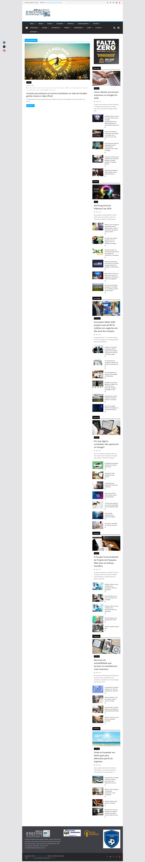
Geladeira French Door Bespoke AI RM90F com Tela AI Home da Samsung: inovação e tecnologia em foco (111, 386)
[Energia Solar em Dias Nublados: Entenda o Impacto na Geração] (97, 398)
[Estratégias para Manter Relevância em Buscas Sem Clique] (97, 465)
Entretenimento (83, 23)
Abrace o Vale (41, 88)
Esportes (96, 23)
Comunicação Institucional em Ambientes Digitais (110, 515)
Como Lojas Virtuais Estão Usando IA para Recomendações (111, 495)
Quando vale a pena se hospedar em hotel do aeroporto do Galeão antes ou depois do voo (111, 812)
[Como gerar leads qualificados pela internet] (97, 475)
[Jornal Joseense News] (27, 28)
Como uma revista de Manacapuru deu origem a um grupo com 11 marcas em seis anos (112, 134)
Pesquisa (96, 553)
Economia (59, 23)
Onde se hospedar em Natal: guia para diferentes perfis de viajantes (104, 757)
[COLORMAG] (38, 830)
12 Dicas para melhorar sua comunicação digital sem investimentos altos (111, 505)
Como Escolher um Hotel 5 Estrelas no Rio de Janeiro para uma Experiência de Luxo (111, 780)
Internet (97, 437)
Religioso (62, 88)
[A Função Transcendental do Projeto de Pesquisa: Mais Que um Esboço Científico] (106, 543)
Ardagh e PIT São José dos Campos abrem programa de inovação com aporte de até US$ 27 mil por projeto (111, 350)
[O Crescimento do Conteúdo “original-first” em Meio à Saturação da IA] (97, 364)
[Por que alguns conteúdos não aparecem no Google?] (106, 427)
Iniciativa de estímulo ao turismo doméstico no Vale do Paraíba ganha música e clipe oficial (56, 94)
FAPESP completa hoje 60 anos (112, 627)
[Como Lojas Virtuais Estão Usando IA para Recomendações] (97, 495)
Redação (30, 85)
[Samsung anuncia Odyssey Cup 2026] (106, 192)
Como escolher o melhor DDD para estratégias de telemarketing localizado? (112, 709)
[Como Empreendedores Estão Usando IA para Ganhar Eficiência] (97, 173)
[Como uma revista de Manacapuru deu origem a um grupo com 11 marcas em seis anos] (97, 135)
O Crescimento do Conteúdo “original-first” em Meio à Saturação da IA (111, 363)
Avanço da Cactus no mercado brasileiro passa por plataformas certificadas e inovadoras (112, 252)
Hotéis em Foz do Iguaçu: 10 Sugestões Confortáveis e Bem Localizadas (112, 792)
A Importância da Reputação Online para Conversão (111, 485)
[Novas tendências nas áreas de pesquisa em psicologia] (97, 598)
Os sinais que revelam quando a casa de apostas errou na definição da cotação (111, 240)
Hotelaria (33, 32)
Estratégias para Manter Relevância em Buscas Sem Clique (111, 465)
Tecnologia (34, 27)
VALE (38, 90)
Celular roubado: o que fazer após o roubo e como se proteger (111, 699)
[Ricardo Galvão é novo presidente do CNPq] (97, 619)
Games (96, 201)
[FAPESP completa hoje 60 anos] (97, 628)
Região (41, 23)
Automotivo (55, 27)
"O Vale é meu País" (32, 88)
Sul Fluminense (84, 88)
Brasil (32, 23)
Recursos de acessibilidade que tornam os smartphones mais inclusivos (105, 664)
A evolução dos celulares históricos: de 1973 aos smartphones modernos (111, 689)
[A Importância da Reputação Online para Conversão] (97, 485)
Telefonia (97, 656)
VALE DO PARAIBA (44, 90)
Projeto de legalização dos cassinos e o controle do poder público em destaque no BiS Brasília (112, 264)
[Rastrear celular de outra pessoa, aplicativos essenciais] (97, 719)
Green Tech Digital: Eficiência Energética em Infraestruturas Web (111, 407)
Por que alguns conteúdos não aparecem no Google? (106, 444)
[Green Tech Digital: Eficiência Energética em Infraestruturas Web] (97, 408)
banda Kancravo (49, 88)
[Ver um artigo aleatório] (118, 28)
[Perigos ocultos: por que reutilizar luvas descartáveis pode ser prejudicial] (97, 587)
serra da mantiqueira (75, 88)
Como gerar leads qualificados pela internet (110, 475)
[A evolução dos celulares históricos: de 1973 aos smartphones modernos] (97, 689)
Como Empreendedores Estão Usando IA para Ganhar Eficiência (111, 172)
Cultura (98, 27)
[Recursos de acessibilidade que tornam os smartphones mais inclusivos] (106, 646)
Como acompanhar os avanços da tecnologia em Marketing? (111, 374)
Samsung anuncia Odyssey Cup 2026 (102, 207)
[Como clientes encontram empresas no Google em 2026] (106, 78)
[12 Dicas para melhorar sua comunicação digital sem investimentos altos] (97, 505)
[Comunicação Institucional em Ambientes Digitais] (97, 515)
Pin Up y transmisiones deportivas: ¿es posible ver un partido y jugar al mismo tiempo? (111, 287)
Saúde (89, 27)
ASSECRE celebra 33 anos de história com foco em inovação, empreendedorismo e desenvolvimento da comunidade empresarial (112, 120)
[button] (35, 24)
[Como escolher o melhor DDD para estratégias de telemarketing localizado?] (97, 709)
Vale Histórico (52, 90)
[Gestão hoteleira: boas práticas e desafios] (97, 803)
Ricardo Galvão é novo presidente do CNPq (111, 619)
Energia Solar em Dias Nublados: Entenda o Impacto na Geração (111, 397)
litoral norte (56, 88)
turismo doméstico (31, 90)
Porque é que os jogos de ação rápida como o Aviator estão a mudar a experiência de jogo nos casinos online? (112, 228)
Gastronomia (78, 27)
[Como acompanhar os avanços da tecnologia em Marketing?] (97, 375)
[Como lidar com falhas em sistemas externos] (97, 525)
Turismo (66, 27)
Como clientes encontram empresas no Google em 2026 (106, 95)
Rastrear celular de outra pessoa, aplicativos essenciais (112, 719)
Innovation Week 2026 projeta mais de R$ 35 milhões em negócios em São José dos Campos (106, 326)
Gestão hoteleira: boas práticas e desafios (111, 802)
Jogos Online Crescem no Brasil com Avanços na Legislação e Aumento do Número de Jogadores (112, 276)
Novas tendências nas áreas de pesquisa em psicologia (111, 597)
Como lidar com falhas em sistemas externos (111, 524)
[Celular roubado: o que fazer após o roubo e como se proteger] (97, 699)
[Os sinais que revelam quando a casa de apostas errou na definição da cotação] (97, 241)
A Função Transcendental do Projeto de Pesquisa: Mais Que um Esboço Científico (106, 561)
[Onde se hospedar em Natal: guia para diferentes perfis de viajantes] (106, 738)
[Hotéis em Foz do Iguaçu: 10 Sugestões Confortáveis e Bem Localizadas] (97, 792)
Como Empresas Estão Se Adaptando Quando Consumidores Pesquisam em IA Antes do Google (112, 147)
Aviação (44, 27)
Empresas (70, 23)
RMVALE (67, 88)
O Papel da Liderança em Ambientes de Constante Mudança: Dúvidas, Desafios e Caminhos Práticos (112, 160)
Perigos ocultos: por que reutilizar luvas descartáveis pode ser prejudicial (111, 586)
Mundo (49, 23)
